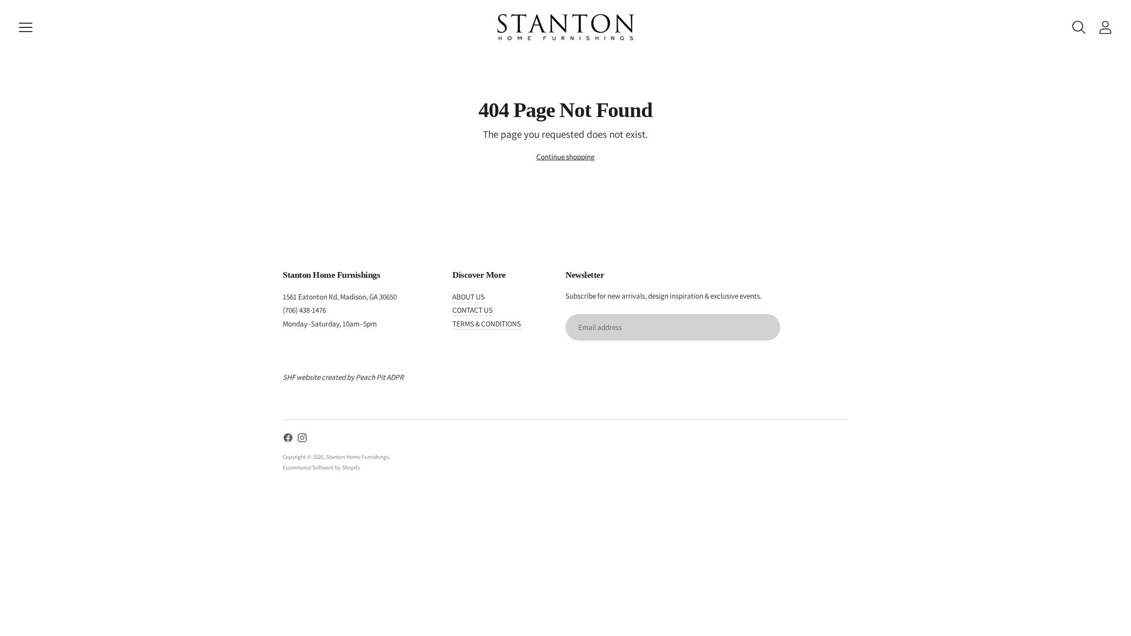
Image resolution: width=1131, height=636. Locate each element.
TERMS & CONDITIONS (486, 324)
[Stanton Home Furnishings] (565, 27)
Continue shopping (565, 157)
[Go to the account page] (1105, 27)
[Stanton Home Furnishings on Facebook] (288, 439)
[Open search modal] (1078, 27)
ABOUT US (468, 297)
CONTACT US (472, 310)
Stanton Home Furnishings (357, 457)
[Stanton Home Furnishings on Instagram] (302, 439)
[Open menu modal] (25, 27)
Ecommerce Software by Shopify (321, 467)
